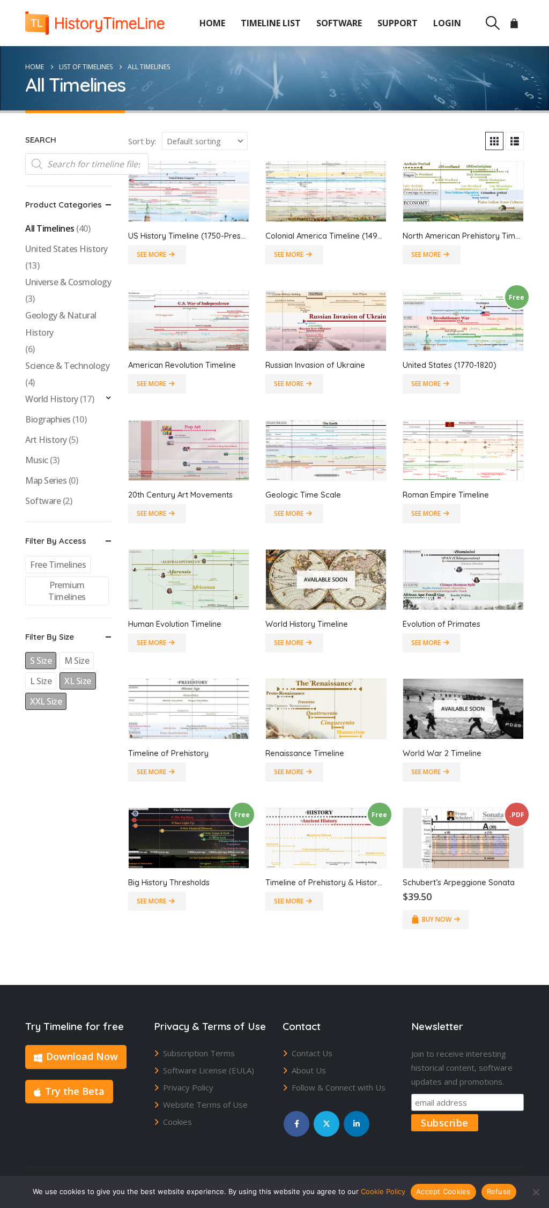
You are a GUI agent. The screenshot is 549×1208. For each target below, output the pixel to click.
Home (212, 23)
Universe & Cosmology (68, 282)
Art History (46, 440)
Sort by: (142, 141)
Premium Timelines (67, 591)
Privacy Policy (188, 1087)
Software (339, 23)
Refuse (499, 1191)
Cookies (177, 1121)
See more (151, 254)
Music (36, 460)
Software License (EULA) (208, 1070)
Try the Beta (75, 1091)
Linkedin (356, 1124)
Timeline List (271, 23)
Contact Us (312, 1053)
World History (51, 399)
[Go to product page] (189, 191)
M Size (76, 660)
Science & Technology (67, 366)
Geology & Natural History (61, 323)
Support (397, 23)
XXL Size (46, 701)
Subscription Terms (199, 1053)
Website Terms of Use (205, 1104)
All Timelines (50, 228)
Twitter (326, 1124)
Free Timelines (58, 564)
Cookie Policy (383, 1191)
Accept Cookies (443, 1191)
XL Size (77, 681)
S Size (40, 660)
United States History (66, 249)
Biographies (48, 419)
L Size (40, 681)
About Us (309, 1070)
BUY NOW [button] (436, 919)
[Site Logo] (95, 23)
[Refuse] (535, 1192)
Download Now (82, 1056)
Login (447, 23)
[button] (492, 23)
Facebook (296, 1124)
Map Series (45, 480)
